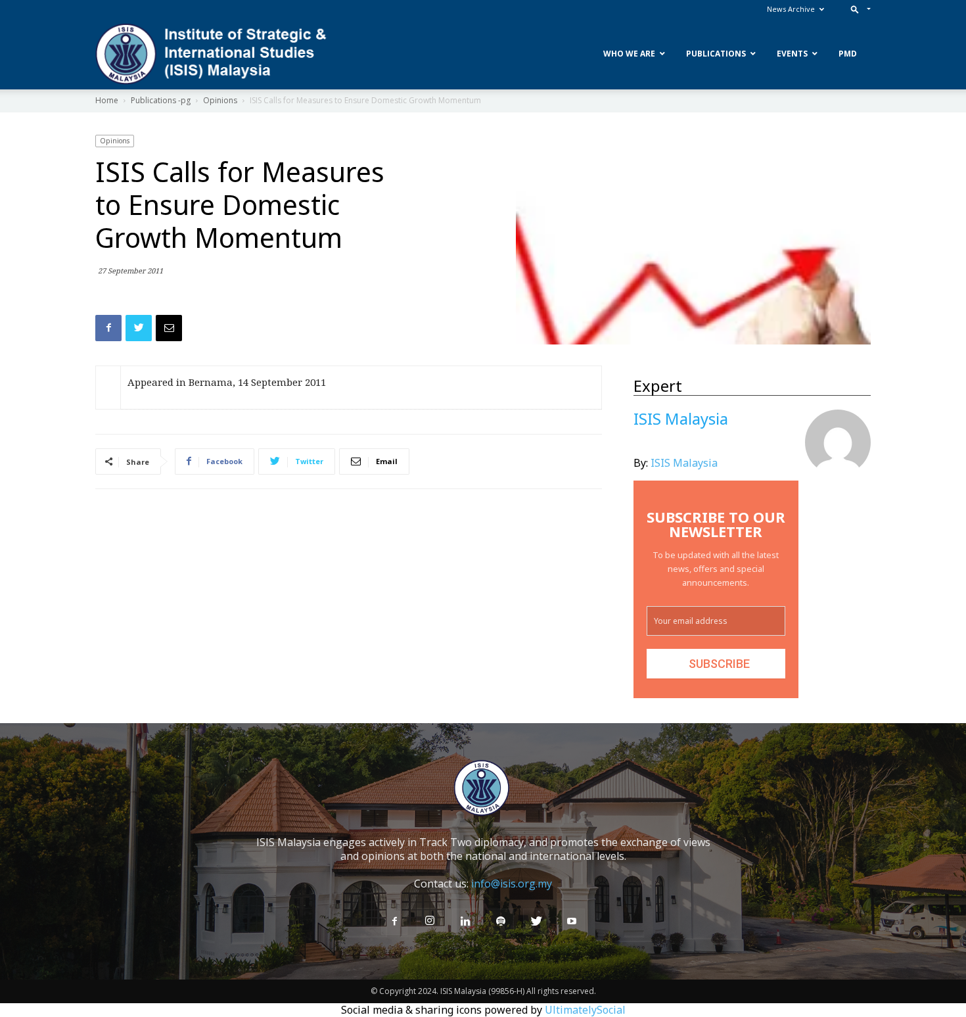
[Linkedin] (465, 922)
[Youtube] (572, 922)
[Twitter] (536, 922)
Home (106, 100)
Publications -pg (161, 100)
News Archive (791, 9)
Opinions (220, 100)
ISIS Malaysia (684, 463)
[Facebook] (394, 922)
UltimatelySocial (585, 1010)
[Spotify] (501, 922)
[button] (858, 9)
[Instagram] (430, 921)
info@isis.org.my (511, 883)
